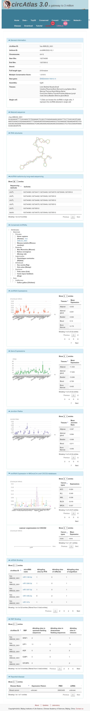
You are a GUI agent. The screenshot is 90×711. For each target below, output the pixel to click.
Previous (66, 217)
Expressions (74, 484)
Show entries (16, 181)
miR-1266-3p (27, 583)
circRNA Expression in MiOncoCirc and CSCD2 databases (33, 473)
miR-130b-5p (27, 596)
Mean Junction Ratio (74, 422)
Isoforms (27, 187)
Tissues (64, 301)
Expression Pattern (39, 686)
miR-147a (26, 602)
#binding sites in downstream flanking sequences (58, 630)
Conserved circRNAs (18, 225)
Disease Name (15, 686)
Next (78, 217)
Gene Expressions (17, 351)
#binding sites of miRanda (57, 570)
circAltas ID (14, 570)
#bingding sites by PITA (42, 570)
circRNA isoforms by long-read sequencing (26, 176)
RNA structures (16, 133)
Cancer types (63, 484)
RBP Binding (15, 619)
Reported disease (17, 676)
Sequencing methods (14, 186)
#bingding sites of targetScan (73, 570)
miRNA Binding (16, 560)
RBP (25, 630)
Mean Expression (75, 301)
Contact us (79, 708)
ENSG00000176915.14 (48, 79)
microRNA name (27, 570)
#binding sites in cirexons (73, 630)
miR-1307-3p (27, 589)
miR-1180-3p (27, 577)
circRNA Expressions (18, 291)
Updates (45, 705)
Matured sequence (17, 112)
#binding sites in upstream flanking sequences (39, 630)
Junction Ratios (16, 411)
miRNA (72, 686)
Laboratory (56, 705)
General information (18, 40)
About (37, 705)
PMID (60, 686)
